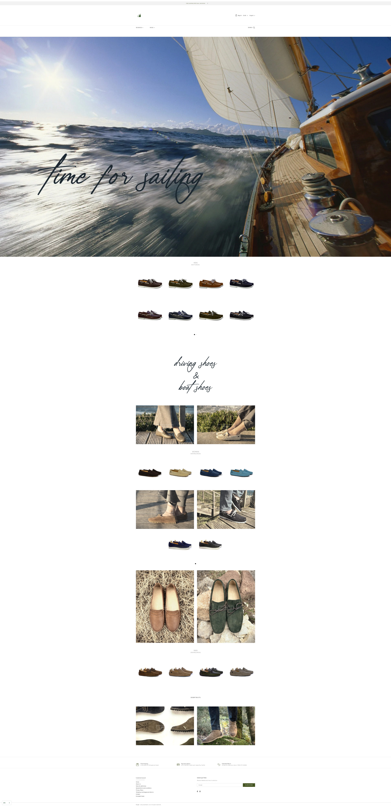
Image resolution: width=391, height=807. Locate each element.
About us (138, 784)
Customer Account (141, 778)
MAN (226, 608)
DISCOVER (165, 426)
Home (137, 782)
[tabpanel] (149, 317)
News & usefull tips (141, 786)
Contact (138, 794)
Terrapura (139, 15)
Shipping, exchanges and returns (145, 792)
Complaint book (140, 796)
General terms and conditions (143, 788)
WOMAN (165, 608)
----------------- (140, 780)
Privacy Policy (139, 790)
